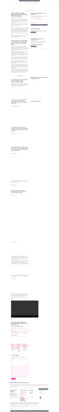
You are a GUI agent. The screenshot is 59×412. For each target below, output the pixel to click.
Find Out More (33, 32)
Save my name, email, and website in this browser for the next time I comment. (19, 377)
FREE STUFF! (27, 3)
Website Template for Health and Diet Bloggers (20, 346)
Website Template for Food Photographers (14, 345)
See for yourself (34, 46)
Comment (12, 358)
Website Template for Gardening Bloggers (25, 346)
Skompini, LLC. (24, 398)
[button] (36, 1)
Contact (34, 3)
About (31, 3)
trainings (23, 70)
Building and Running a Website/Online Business (20, 328)
